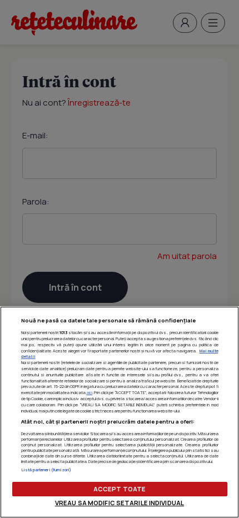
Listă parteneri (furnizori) (46, 469)
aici (89, 392)
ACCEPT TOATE (119, 489)
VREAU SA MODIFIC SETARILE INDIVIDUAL (119, 503)
